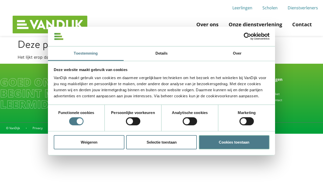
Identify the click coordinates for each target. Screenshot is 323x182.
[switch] (133, 121)
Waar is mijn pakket (266, 94)
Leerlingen (242, 8)
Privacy (38, 128)
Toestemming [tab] (86, 53)
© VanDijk (13, 128)
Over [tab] (237, 53)
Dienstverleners (303, 8)
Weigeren (89, 142)
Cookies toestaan (234, 142)
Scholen (270, 8)
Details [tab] (161, 53)
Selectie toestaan (162, 142)
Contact (302, 24)
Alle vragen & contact (267, 100)
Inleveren (258, 88)
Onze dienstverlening (255, 24)
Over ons (207, 24)
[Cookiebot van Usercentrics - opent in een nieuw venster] (247, 36)
